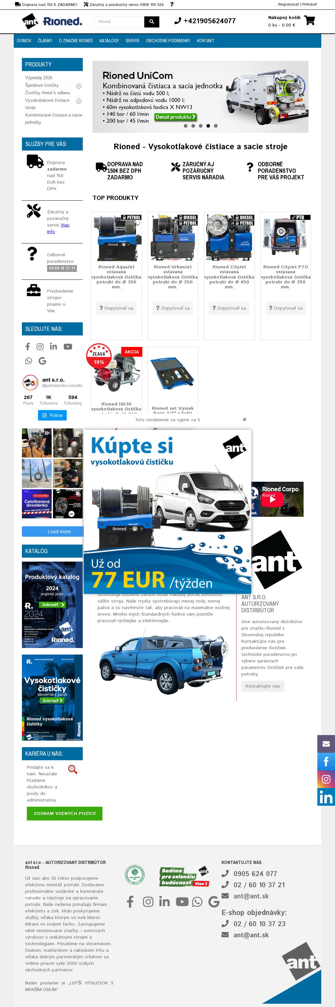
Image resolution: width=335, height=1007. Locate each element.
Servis (132, 41)
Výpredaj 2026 (38, 77)
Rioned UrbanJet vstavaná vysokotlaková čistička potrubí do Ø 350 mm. (173, 277)
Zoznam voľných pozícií (65, 813)
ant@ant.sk (251, 896)
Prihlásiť (309, 4)
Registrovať (288, 4)
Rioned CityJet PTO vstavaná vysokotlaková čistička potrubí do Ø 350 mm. (286, 277)
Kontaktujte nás (263, 686)
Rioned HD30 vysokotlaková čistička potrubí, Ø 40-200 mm (116, 412)
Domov (24, 41)
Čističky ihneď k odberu (47, 92)
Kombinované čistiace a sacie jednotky (53, 119)
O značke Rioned (76, 41)
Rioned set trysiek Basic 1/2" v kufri (173, 411)
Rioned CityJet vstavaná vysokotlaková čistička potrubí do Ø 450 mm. (229, 277)
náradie (33, 898)
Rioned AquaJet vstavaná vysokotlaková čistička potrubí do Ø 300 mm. (116, 277)
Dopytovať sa (119, 308)
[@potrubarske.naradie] (30, 382)
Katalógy (109, 41)
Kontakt (206, 41)
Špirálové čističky (42, 85)
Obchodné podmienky (168, 41)
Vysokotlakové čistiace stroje (47, 104)
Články (45, 41)
